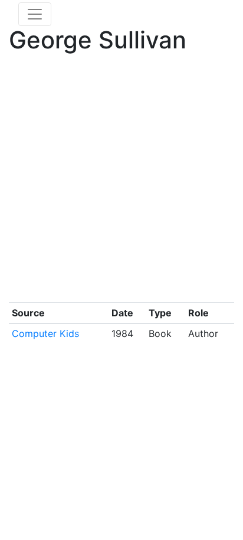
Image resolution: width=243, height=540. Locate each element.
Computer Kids (45, 333)
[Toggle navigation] (34, 14)
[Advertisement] (121, 180)
